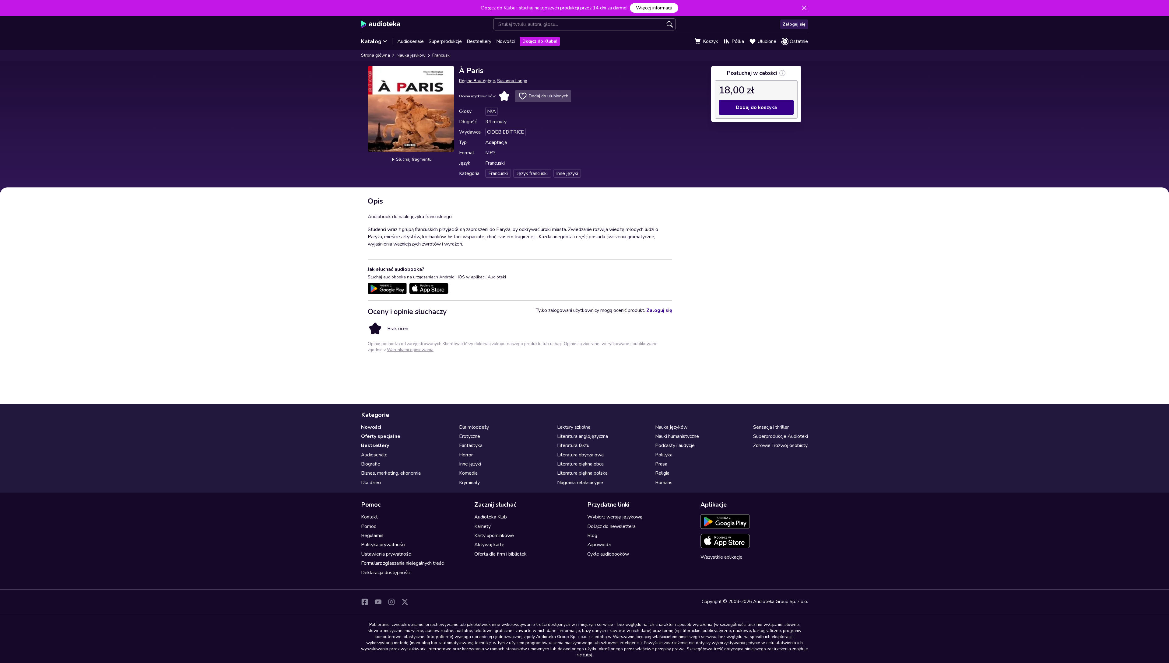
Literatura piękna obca (580, 464)
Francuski (441, 55)
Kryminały (469, 482)
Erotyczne (469, 436)
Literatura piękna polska (582, 473)
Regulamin (372, 535)
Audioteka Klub (490, 517)
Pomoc (368, 526)
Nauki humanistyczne (677, 436)
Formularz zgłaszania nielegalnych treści (402, 563)
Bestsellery (479, 41)
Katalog (371, 41)
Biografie (370, 464)
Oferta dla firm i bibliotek (500, 554)
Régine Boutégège (477, 81)
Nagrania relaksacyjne (580, 482)
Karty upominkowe (494, 535)
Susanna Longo (512, 81)
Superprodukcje (445, 41)
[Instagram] (391, 601)
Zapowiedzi (599, 544)
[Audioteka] (380, 24)
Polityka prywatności (383, 544)
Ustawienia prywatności (386, 554)
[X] (405, 601)
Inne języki (470, 464)
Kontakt (369, 517)
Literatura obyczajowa (580, 455)
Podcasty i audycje (675, 445)
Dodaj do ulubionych (548, 96)
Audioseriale (410, 41)
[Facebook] (364, 601)
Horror (466, 455)
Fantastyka (471, 445)
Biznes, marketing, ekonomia (391, 473)
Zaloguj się (794, 24)
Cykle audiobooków (608, 554)
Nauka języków (411, 55)
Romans (663, 482)
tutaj (587, 655)
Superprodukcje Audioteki (780, 436)
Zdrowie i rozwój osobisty (780, 445)
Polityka (663, 455)
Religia (662, 473)
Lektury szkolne (574, 427)
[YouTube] (378, 601)
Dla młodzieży (474, 427)
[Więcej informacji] (782, 73)
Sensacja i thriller (771, 427)
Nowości (505, 41)
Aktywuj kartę (489, 544)
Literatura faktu (573, 445)
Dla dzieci (371, 482)
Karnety (482, 526)
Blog (592, 535)
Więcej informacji (654, 8)
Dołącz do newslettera (611, 526)
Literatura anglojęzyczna (582, 436)
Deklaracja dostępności (385, 572)
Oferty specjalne (380, 436)
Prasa (661, 464)
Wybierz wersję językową (614, 517)
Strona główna (375, 55)
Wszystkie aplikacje (721, 557)
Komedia (468, 473)
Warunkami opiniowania (410, 350)
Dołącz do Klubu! (539, 41)
